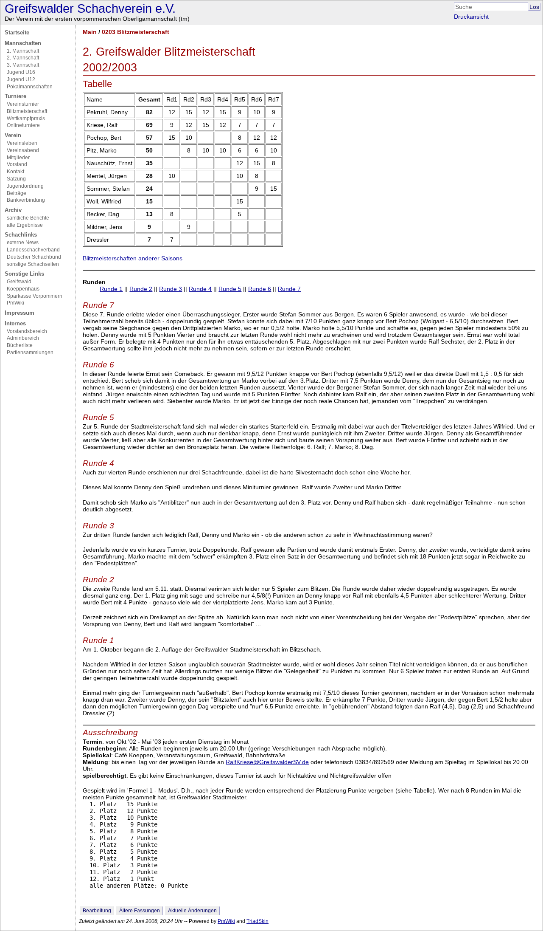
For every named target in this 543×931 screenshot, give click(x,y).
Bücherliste (20, 345)
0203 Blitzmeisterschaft (135, 31)
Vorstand (17, 164)
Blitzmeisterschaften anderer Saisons (132, 258)
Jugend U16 (21, 72)
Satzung (16, 179)
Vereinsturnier (23, 104)
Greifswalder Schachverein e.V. (90, 8)
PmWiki (15, 303)
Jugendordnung (25, 186)
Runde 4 (200, 288)
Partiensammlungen (30, 352)
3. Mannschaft (23, 65)
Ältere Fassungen (139, 911)
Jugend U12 (21, 79)
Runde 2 (140, 288)
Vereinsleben (22, 143)
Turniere (15, 96)
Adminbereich (23, 338)
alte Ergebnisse (25, 225)
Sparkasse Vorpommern (34, 296)
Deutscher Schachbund (34, 257)
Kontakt (15, 172)
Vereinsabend (23, 150)
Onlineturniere (23, 125)
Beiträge (16, 193)
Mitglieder (18, 158)
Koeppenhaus (23, 289)
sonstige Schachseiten (33, 264)
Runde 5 (229, 288)
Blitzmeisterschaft (27, 111)
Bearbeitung (97, 911)
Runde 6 (259, 288)
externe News (23, 242)
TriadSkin (257, 921)
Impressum (19, 313)
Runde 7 (289, 288)
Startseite (17, 32)
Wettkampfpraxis (26, 118)
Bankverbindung (26, 200)
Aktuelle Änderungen (192, 911)
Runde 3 (170, 288)
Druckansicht (471, 16)
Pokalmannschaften (30, 87)
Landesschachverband (33, 250)
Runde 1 (111, 288)
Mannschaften (23, 43)
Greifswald (19, 282)
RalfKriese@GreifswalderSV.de (267, 762)
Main (90, 31)
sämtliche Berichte (28, 218)
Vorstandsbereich (27, 331)
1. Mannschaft (23, 51)
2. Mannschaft (23, 58)
